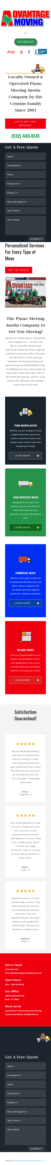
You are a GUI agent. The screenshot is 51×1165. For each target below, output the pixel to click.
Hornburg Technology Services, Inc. (30, 1160)
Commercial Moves (14, 1014)
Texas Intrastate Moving (30, 1010)
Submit (36, 239)
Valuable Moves (31, 1014)
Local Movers (11, 1010)
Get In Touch (18, 270)
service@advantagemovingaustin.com (23, 973)
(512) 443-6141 (11, 969)
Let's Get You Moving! (25, 124)
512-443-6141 (25, 41)
